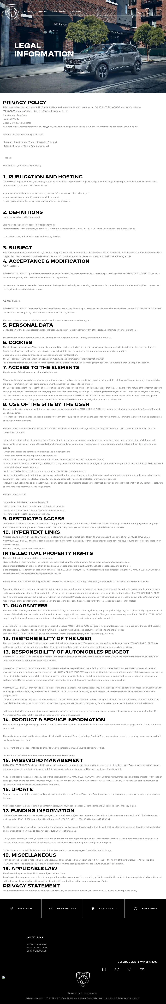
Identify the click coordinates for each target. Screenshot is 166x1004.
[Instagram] (129, 969)
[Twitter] (116, 969)
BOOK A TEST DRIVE (37, 947)
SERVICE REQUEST (36, 950)
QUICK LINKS (35, 937)
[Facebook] (104, 969)
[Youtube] (142, 969)
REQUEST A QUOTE (36, 944)
